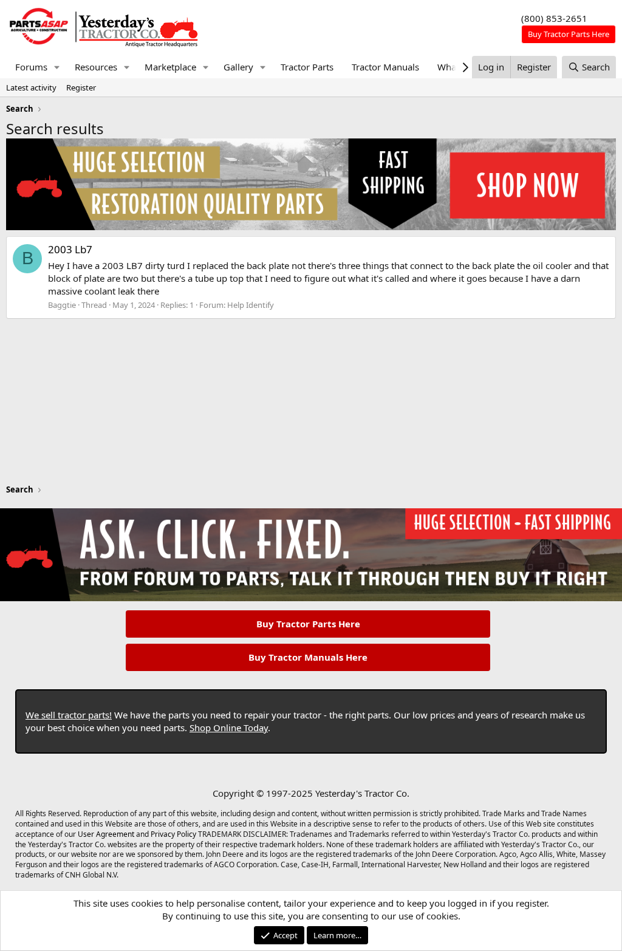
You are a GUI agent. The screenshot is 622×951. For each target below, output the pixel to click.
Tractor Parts (307, 67)
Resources (96, 67)
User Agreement (106, 834)
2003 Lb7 (70, 249)
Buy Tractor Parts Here (308, 624)
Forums (31, 67)
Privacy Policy (173, 834)
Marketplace (170, 67)
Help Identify (250, 304)
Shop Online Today (229, 727)
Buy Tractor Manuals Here (307, 657)
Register (81, 87)
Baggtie (62, 304)
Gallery (238, 67)
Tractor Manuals (385, 67)
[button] (57, 67)
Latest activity (31, 87)
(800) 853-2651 (554, 18)
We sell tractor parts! (69, 715)
